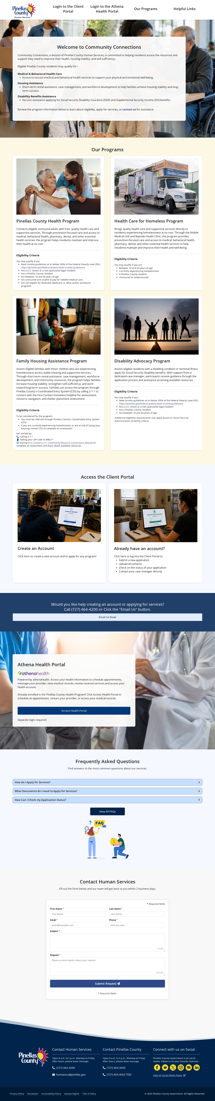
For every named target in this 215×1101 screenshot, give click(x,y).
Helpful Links (185, 8)
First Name (56, 908)
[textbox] (107, 943)
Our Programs (145, 8)
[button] (107, 782)
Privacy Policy (17, 1093)
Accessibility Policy (51, 1093)
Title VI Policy (89, 1093)
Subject (54, 931)
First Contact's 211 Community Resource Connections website (60, 442)
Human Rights (71, 1093)
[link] (58, 223)
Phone (112, 919)
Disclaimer (32, 1093)
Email (53, 919)
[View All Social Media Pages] (184, 1075)
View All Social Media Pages (167, 1075)
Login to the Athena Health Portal (107, 9)
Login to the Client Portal (68, 9)
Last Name (115, 908)
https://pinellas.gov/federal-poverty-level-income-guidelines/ (53, 267)
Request (54, 955)
